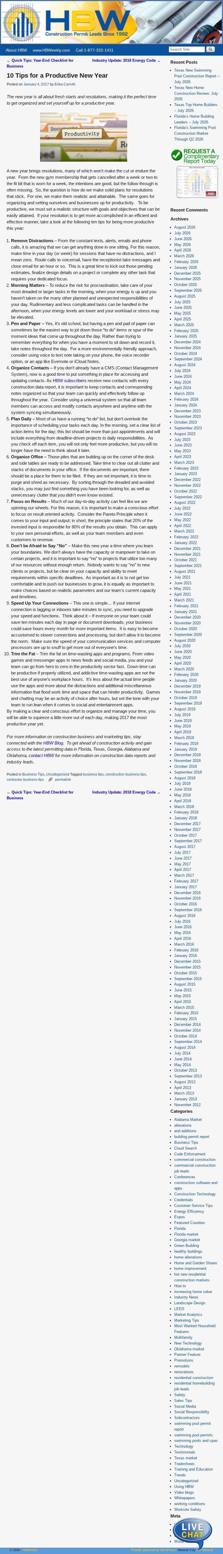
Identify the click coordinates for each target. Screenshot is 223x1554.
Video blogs (184, 1492)
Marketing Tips (186, 1320)
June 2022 (183, 514)
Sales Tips (183, 1400)
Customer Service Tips (193, 1205)
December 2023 (187, 411)
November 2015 (187, 967)
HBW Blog (53, 743)
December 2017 (187, 824)
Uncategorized (57, 774)
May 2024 (182, 382)
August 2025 (184, 296)
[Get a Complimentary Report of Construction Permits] (195, 198)
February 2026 (186, 262)
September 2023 (188, 428)
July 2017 (182, 852)
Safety (179, 1395)
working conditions (189, 1504)
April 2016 (182, 938)
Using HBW (184, 1486)
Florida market (186, 1234)
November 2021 (187, 554)
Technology (183, 1446)
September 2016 (188, 910)
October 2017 (185, 835)
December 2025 (187, 273)
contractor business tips (25, 779)
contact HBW (41, 755)
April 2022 (182, 526)
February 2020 (186, 674)
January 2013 (185, 1099)
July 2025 (182, 302)
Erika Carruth (65, 84)
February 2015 (186, 1013)
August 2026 (184, 227)
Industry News (186, 1297)
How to (180, 1286)
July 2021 (182, 577)
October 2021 (185, 560)
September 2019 (188, 703)
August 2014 (184, 1047)
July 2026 (182, 233)
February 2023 (186, 468)
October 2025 (185, 284)
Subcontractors (187, 1418)
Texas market (185, 1458)
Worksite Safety (187, 1509)
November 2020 (187, 623)
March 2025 (184, 325)
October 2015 (185, 973)
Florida (180, 1228)
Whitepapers (184, 1498)
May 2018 (182, 795)
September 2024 (188, 359)
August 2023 (184, 434)
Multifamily (183, 1337)
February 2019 (186, 743)
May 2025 (182, 313)
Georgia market (187, 1240)
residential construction (193, 1378)
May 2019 (182, 726)
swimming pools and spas (196, 1440)
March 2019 (184, 738)
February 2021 (186, 606)
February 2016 (186, 950)
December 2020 (187, 617)
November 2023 (187, 416)
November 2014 (187, 1030)
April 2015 (182, 1001)
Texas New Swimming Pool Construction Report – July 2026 (197, 76)
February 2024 (186, 399)
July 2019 (182, 715)
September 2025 (188, 290)
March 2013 (184, 1093)
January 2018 (185, 818)
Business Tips (33, 774)
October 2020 (185, 629)
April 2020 (182, 663)
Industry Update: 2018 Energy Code (126, 60)
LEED (179, 1309)
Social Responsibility (191, 1412)
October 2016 (185, 904)
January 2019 (185, 749)
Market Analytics (188, 1314)
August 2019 (184, 709)
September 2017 (188, 841)
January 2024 (185, 405)
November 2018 (187, 760)
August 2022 (184, 502)
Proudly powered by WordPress (153, 1550)
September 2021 (188, 565)
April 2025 (182, 319)
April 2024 (182, 388)
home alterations (188, 1257)
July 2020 (182, 646)
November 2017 (187, 829)
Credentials (183, 1200)
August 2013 (184, 1082)
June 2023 (183, 445)
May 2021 (182, 588)
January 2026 (185, 267)
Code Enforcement (190, 1154)
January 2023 (185, 474)
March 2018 (184, 807)
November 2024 (187, 348)
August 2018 (184, 778)
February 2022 (186, 537)
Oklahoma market (189, 1349)
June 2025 (183, 307)
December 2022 (187, 479)
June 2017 (183, 858)
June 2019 (183, 720)
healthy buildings (188, 1251)
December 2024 (187, 342)
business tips (93, 774)
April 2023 (182, 457)
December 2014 (187, 1024)
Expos (179, 1217)
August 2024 (184, 365)
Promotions (183, 1360)
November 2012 (187, 1105)
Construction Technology (195, 1194)
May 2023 (182, 451)
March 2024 (184, 393)
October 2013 (185, 1070)
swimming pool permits (193, 1435)
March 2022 (184, 531)
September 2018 (188, 772)
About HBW (16, 50)
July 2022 (182, 508)
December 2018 (187, 755)
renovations (184, 1372)
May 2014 (182, 1065)
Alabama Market (188, 1119)
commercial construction (194, 1159)
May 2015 (182, 996)
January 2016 (185, 955)
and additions (185, 1131)
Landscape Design (189, 1303)
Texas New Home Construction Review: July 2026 (196, 93)
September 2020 (188, 634)
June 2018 (183, 789)
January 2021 (185, 612)
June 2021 (183, 583)
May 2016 (182, 933)
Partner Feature (187, 1354)
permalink (63, 779)
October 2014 (185, 1036)
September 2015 (188, 979)
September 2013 (188, 1076)
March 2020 (184, 669)
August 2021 (184, 571)
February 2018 (186, 812)
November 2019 (187, 692)
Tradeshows (184, 1464)
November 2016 (187, 898)
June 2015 (183, 990)
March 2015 (184, 1007)
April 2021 (182, 594)
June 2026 (183, 239)
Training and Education (193, 1469)
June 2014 (183, 1059)
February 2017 (186, 881)
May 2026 (182, 244)
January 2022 (185, 543)
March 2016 (184, 944)
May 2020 (182, 657)
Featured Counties (189, 1223)
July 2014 (182, 1053)
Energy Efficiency (189, 1211)
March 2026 (184, 256)
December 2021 (187, 548)
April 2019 (182, 732)
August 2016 (184, 915)
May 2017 (182, 864)
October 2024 (185, 353)
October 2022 (185, 491)
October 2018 (185, 766)
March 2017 (184, 875)
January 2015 (185, 1019)
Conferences (184, 1177)
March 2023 (184, 462)
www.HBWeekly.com (51, 50)
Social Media (185, 1406)
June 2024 (183, 376)
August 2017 (184, 847)
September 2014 (188, 1041)
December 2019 (187, 686)
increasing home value (193, 1291)
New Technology (188, 1343)
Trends (180, 1475)
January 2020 (185, 680)
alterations (183, 1125)
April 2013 (182, 1088)
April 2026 (182, 250)
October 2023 (185, 422)
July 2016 (182, 921)
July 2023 (182, 439)
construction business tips (125, 774)
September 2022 (188, 497)
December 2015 (187, 961)
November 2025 (187, 279)
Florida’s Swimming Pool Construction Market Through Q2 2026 (195, 133)
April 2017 (182, 869)
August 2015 (184, 984)
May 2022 (182, 520)
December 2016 (187, 893)
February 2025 (186, 331)
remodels (182, 1366)
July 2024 (182, 371)
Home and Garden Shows (195, 1263)
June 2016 (183, 927)
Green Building (186, 1245)
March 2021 (184, 600)
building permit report (191, 1137)
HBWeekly (30, 1550)
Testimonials (184, 1452)
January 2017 (185, 887)
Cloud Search (185, 1148)
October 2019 (185, 698)
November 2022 (187, 485)
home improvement (190, 1268)
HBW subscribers (70, 380)
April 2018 (182, 801)
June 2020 (183, 652)
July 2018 (182, 783)
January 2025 (185, 336)
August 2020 (184, 640)
